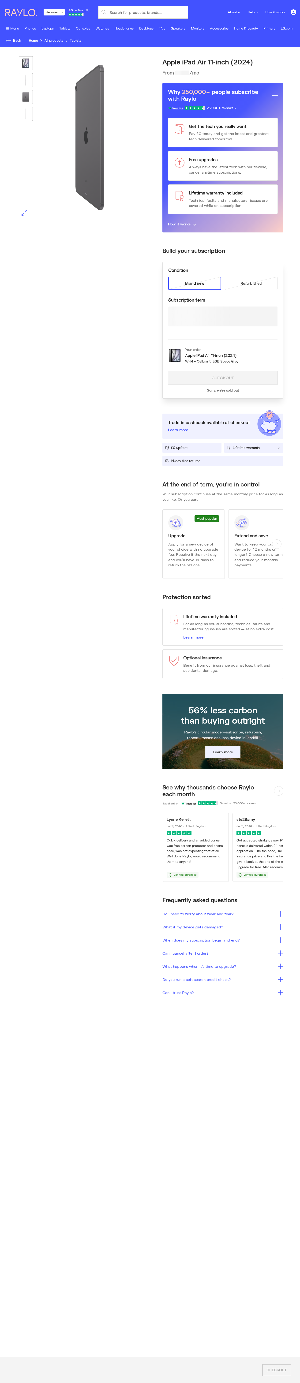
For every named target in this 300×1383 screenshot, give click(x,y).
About (232, 12)
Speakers (178, 28)
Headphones (124, 28)
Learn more (193, 637)
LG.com (286, 28)
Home (33, 40)
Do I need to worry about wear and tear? (198, 914)
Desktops (146, 28)
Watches (102, 28)
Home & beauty (246, 28)
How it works (275, 12)
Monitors (197, 28)
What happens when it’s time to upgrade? (199, 966)
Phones (30, 28)
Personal (51, 12)
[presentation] (77, 137)
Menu (14, 28)
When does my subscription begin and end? (201, 940)
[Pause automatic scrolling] (278, 791)
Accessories (219, 28)
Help (251, 12)
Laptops (47, 28)
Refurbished (251, 283)
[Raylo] (24, 12)
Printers (269, 28)
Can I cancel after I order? (185, 953)
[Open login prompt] (293, 12)
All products (54, 40)
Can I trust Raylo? (178, 992)
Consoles (83, 28)
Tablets (64, 28)
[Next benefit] (276, 544)
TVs (162, 28)
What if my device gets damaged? (192, 927)
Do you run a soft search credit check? (196, 979)
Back (17, 40)
